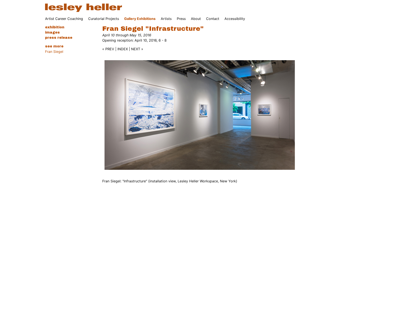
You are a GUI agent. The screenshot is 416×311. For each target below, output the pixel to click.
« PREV (108, 49)
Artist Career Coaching (64, 18)
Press (181, 18)
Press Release (58, 37)
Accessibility (234, 18)
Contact (212, 18)
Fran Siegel (54, 51)
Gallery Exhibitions (140, 18)
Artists (166, 18)
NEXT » (137, 49)
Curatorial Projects (103, 18)
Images (52, 32)
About (196, 18)
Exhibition (54, 27)
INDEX (122, 49)
